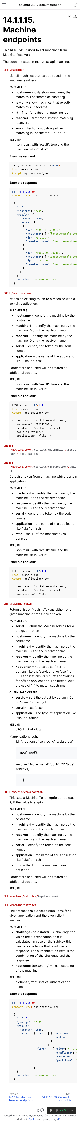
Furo (60, 1119)
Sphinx (33, 1119)
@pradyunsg (49, 1119)
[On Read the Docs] (38, 1110)
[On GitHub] (42, 1110)
